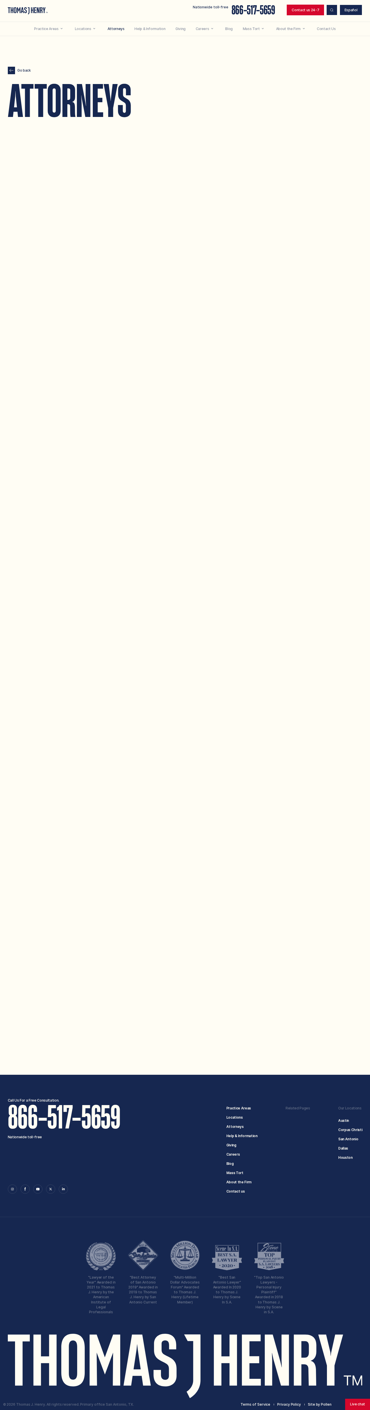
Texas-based (176, 197)
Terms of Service (253, 999)
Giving (231, 1145)
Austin (343, 1120)
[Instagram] (12, 1189)
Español (351, 10)
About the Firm (238, 1182)
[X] (50, 1189)
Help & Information (242, 1136)
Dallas (343, 1148)
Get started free (283, 1024)
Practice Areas (238, 1108)
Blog (230, 1163)
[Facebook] (25, 1189)
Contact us (235, 1191)
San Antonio (348, 1139)
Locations (234, 1117)
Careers (233, 1154)
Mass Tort (234, 1173)
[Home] (28, 10)
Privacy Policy (286, 999)
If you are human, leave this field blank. (187, 1032)
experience (195, 185)
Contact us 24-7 (305, 10)
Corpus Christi (350, 1130)
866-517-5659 (253, 10)
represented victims (231, 197)
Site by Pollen (320, 1404)
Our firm (165, 185)
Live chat (357, 1404)
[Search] (331, 10)
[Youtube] (37, 1189)
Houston (345, 1157)
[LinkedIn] (63, 1189)
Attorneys (235, 1126)
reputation (297, 202)
